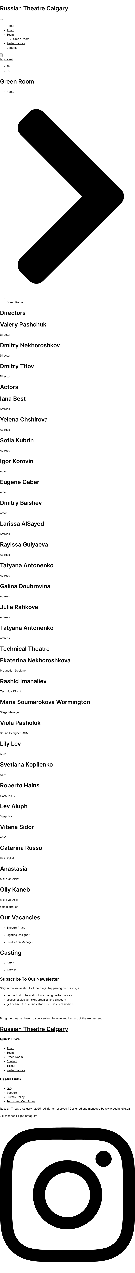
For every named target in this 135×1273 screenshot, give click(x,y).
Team (10, 34)
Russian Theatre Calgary (34, 1028)
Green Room (21, 39)
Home (10, 25)
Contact (12, 47)
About (10, 30)
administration (9, 906)
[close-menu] (1, 55)
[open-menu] (1, 19)
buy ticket (6, 59)
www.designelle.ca (117, 1108)
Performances (16, 43)
